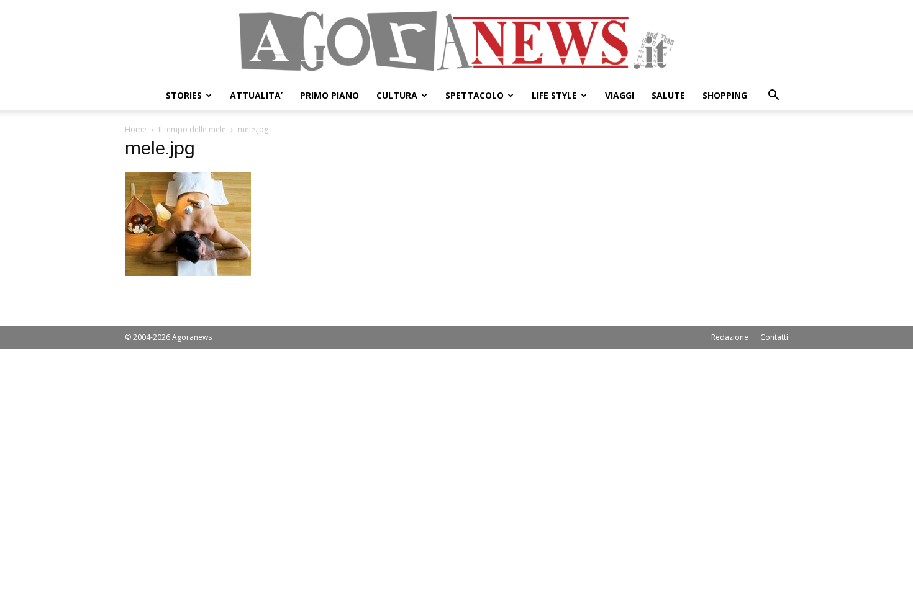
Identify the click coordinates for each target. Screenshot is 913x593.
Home (136, 129)
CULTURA (396, 95)
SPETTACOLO (474, 95)
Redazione (729, 337)
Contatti (774, 337)
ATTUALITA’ (256, 95)
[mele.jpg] (188, 272)
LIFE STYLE (554, 95)
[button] (773, 96)
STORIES (184, 95)
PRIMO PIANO (329, 95)
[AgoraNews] (456, 41)
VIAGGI (619, 95)
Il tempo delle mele (192, 129)
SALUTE (668, 95)
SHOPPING (724, 95)
